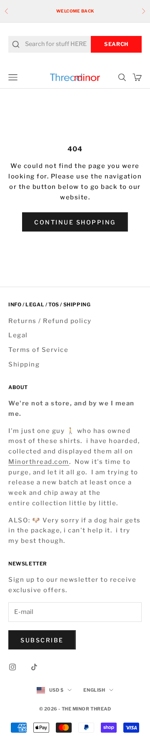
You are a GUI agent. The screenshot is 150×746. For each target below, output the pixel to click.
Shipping (24, 364)
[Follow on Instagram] (12, 667)
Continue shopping (75, 222)
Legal (18, 335)
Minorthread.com (38, 462)
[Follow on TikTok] (34, 667)
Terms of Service (38, 350)
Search (116, 44)
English (94, 690)
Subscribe (42, 640)
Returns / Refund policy (50, 321)
